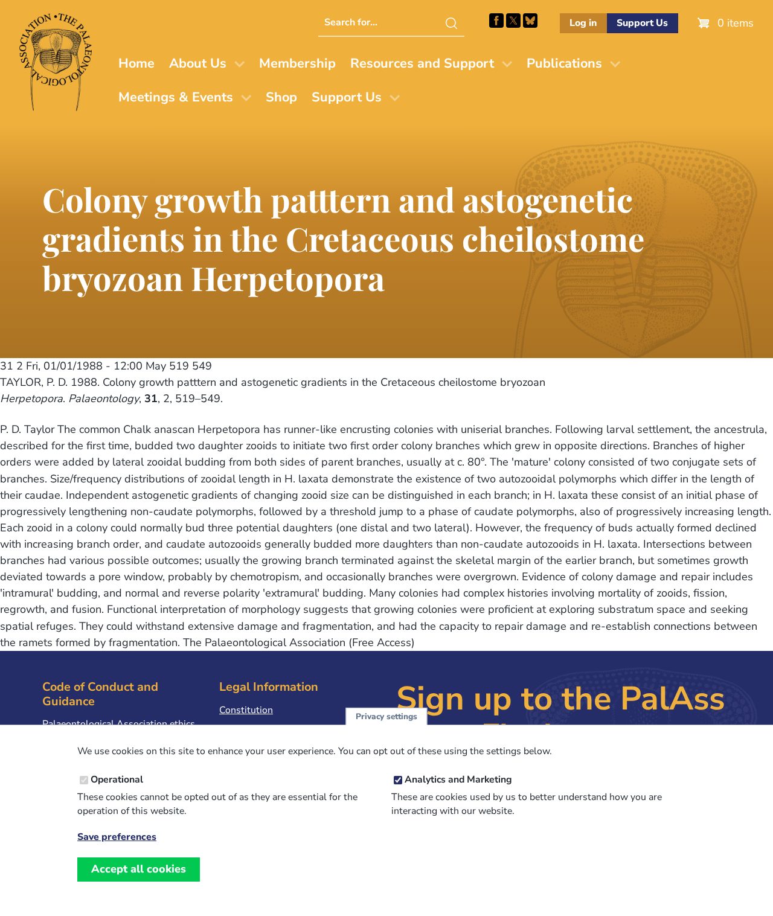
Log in (583, 23)
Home (136, 63)
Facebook (496, 20)
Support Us (642, 23)
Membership (297, 63)
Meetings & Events (175, 97)
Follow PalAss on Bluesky (530, 20)
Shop (281, 97)
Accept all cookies (138, 869)
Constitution (246, 710)
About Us (197, 63)
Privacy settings (386, 716)
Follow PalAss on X (513, 20)
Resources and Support (422, 63)
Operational (117, 780)
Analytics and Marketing (458, 780)
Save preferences (116, 837)
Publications (564, 63)
